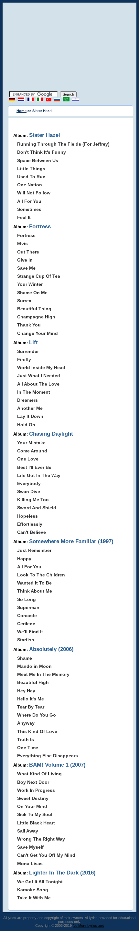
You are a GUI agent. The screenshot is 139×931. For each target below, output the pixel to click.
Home (21, 111)
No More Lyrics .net (88, 925)
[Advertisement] (69, 47)
